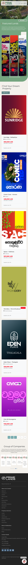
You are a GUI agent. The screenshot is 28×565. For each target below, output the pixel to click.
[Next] (21, 437)
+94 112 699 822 (5, 541)
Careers (3, 494)
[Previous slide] (22, 34)
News (3, 527)
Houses (3, 515)
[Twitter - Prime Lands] (5, 550)
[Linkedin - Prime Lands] (3, 550)
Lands (3, 513)
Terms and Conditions (6, 504)
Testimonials (4, 496)
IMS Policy (4, 502)
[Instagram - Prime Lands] (8, 550)
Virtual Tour (4, 522)
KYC (2, 498)
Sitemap (3, 507)
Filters (6, 92)
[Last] (25, 437)
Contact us (4, 492)
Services (3, 520)
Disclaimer (4, 505)
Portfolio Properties (6, 518)
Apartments (4, 516)
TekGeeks (4, 558)
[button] (12, 468)
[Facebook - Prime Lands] (10, 550)
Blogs (3, 531)
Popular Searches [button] (5, 483)
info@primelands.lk (6, 545)
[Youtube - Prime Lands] (13, 550)
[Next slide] (25, 34)
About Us (4, 490)
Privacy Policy (5, 500)
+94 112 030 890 (5, 543)
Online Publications (6, 529)
